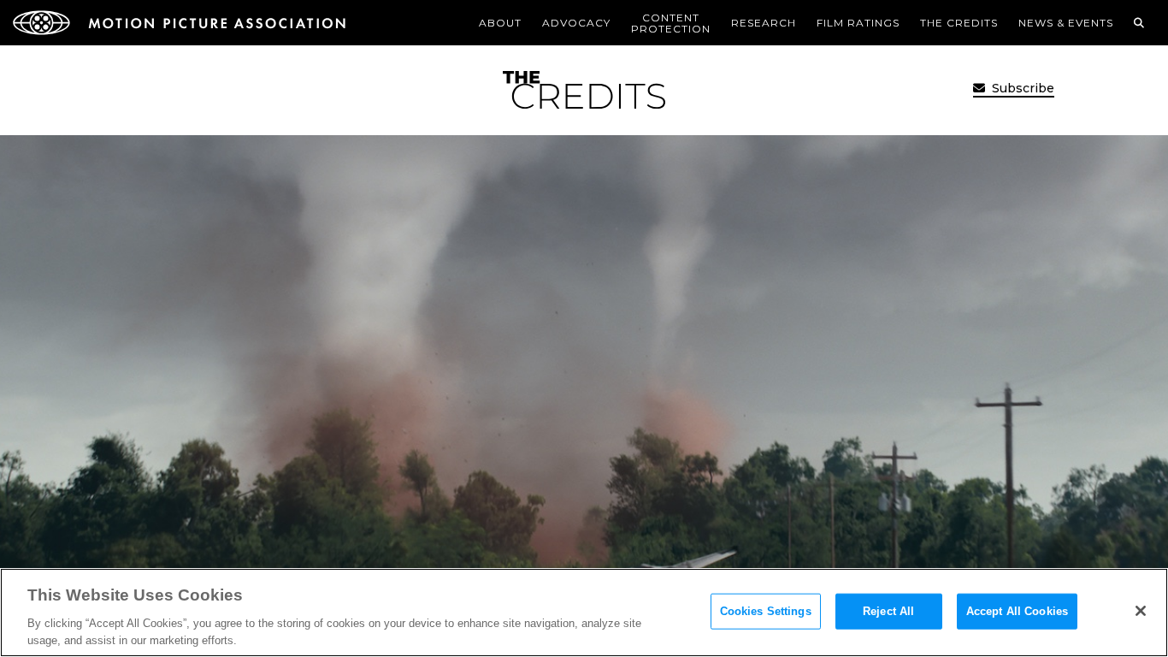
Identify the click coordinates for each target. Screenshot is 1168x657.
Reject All (888, 611)
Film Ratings (858, 22)
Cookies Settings (765, 611)
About (500, 22)
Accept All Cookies (1017, 611)
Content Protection (671, 23)
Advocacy (576, 22)
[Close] (1140, 611)
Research (763, 22)
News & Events (1065, 22)
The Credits (959, 22)
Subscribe (1021, 88)
